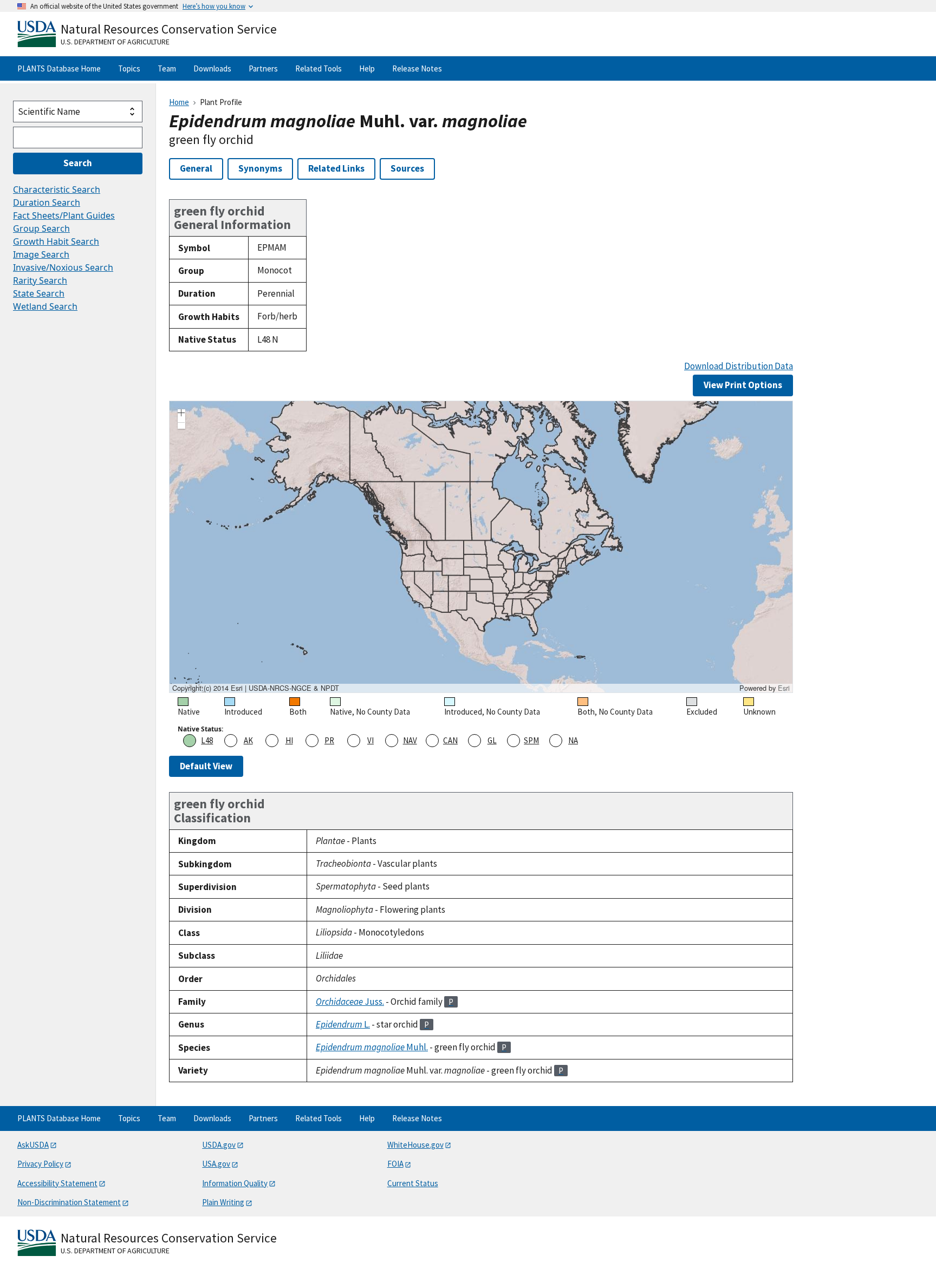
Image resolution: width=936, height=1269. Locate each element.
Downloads (212, 68)
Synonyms (260, 168)
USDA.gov (219, 1145)
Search (77, 163)
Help (367, 68)
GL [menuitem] (492, 740)
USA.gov (216, 1164)
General (196, 168)
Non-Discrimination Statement (69, 1202)
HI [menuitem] (289, 740)
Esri (784, 688)
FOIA (395, 1164)
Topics (129, 68)
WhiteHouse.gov (415, 1145)
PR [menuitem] (329, 740)
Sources (407, 168)
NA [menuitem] (573, 740)
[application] (481, 546)
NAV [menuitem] (410, 740)
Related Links (336, 168)
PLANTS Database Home (59, 68)
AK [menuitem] (248, 740)
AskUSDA (33, 1145)
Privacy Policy (40, 1164)
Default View (206, 766)
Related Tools (318, 68)
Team (167, 68)
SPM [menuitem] (531, 740)
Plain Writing (223, 1202)
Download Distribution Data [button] (738, 366)
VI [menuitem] (370, 740)
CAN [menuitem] (450, 740)
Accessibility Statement (57, 1183)
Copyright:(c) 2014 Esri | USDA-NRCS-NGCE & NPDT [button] (255, 688)
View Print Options (743, 385)
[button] (181, 414)
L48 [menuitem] (207, 740)
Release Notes (417, 68)
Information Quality (235, 1183)
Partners (263, 68)
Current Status (412, 1183)
